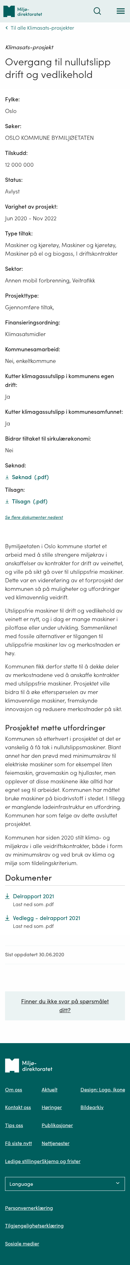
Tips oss (14, 1125)
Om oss (13, 1089)
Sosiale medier (22, 1243)
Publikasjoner (57, 1125)
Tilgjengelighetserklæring (34, 1225)
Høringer (52, 1107)
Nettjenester (55, 1143)
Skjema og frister (61, 1161)
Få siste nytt (18, 1143)
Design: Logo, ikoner (103, 1089)
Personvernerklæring (29, 1208)
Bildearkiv (91, 1107)
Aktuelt (49, 1089)
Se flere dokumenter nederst (34, 517)
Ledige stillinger (23, 1161)
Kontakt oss (18, 1107)
